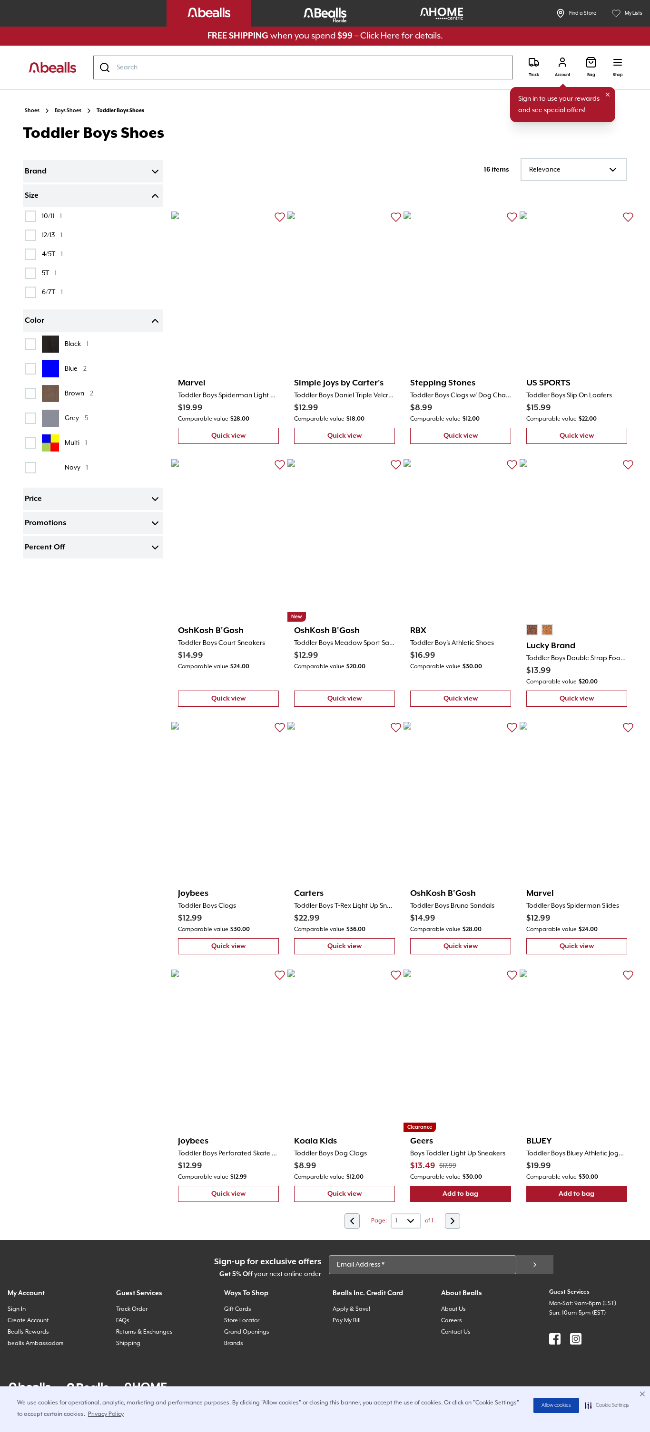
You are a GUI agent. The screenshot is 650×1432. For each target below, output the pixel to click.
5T (49, 273)
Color (34, 321)
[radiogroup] (539, 629)
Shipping (128, 1343)
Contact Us (456, 1332)
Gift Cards (237, 1309)
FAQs (122, 1320)
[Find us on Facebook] (555, 1339)
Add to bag (477, 1196)
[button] (607, 1405)
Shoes (32, 111)
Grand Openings (246, 1332)
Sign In (17, 1309)
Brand (36, 171)
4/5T (52, 254)
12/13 (52, 235)
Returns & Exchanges (144, 1332)
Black (77, 344)
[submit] (534, 1264)
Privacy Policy (106, 1414)
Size (32, 196)
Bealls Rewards (28, 1332)
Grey (76, 418)
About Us (453, 1309)
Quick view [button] (245, 438)
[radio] (532, 629)
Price (33, 499)
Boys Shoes (68, 111)
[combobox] (303, 67)
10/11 (52, 216)
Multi (76, 443)
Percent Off (45, 547)
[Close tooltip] (607, 94)
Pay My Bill (347, 1320)
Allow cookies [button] (556, 1405)
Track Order (132, 1309)
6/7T (52, 292)
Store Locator (241, 1320)
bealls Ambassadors (36, 1343)
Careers (451, 1320)
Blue (76, 369)
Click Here (380, 36)
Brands (233, 1343)
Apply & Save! (351, 1309)
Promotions (45, 523)
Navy (76, 467)
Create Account (28, 1320)
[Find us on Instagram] (575, 1339)
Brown (79, 393)
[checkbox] (30, 216)
